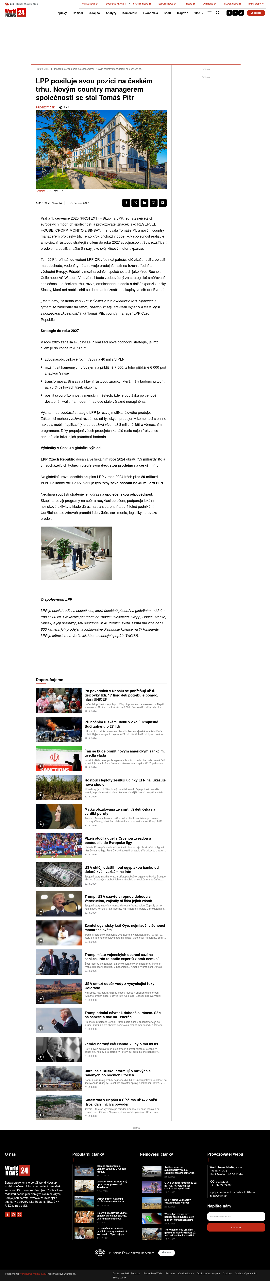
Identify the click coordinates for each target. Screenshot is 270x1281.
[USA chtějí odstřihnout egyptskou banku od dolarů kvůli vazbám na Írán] (59, 874)
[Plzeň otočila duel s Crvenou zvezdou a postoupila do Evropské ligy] (59, 845)
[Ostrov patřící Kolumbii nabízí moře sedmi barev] (84, 1201)
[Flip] (163, 203)
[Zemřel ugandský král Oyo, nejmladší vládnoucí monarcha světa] (59, 932)
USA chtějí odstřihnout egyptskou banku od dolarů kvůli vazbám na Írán (122, 869)
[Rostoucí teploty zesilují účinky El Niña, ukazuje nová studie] (59, 787)
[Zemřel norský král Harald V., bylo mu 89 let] (59, 1049)
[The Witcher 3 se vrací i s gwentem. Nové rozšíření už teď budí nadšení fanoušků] (151, 1234)
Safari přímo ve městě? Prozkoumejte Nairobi (177, 1201)
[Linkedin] (144, 203)
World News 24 (53, 203)
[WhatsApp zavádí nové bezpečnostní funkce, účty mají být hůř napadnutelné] (151, 1218)
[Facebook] (229, 13)
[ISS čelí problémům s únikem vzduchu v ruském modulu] (84, 1170)
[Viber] (154, 203)
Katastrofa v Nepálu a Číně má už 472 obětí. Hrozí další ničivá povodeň (121, 1102)
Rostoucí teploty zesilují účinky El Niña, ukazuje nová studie (125, 782)
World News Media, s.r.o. (32, 1273)
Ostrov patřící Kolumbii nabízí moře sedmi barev (111, 1200)
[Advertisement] (206, 138)
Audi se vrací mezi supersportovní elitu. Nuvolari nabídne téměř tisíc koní (180, 1171)
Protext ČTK (42, 68)
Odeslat (236, 1227)
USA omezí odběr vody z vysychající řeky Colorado (119, 985)
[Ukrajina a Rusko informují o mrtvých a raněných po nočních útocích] (59, 1078)
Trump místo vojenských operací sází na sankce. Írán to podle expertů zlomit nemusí (122, 956)
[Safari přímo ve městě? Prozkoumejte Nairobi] (151, 1203)
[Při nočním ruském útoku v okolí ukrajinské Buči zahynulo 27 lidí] (59, 729)
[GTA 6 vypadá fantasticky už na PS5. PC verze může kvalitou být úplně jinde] (151, 1187)
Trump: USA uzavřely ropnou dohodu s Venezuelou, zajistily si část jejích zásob (118, 898)
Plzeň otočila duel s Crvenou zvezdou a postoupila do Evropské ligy (118, 840)
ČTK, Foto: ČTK (55, 190)
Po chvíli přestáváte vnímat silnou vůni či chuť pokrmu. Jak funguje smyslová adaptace (112, 1217)
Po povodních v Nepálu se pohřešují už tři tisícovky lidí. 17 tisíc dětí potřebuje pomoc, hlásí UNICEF (121, 695)
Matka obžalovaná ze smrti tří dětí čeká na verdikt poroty (120, 811)
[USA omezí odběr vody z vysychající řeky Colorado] (59, 991)
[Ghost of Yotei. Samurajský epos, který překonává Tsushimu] (84, 1186)
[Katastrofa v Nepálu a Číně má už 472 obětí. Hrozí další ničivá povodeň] (59, 1107)
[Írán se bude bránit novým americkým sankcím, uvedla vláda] (59, 758)
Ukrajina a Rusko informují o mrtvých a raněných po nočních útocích (118, 1073)
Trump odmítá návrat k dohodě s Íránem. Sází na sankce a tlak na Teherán (123, 1015)
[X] (241, 13)
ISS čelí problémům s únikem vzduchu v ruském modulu (112, 1168)
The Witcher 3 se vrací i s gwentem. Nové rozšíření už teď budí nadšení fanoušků (179, 1232)
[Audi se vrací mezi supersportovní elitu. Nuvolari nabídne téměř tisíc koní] (151, 1171)
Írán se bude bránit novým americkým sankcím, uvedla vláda (125, 753)
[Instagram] (235, 13)
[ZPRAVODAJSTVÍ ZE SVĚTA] (11, 13)
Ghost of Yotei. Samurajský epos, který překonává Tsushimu (112, 1184)
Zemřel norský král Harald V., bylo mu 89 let (121, 1043)
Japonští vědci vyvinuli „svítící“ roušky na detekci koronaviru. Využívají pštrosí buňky (113, 1233)
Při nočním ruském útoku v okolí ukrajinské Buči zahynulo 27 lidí (121, 724)
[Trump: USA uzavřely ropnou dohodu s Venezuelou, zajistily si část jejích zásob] (59, 903)
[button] (217, 12)
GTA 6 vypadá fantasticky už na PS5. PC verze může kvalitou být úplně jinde (180, 1185)
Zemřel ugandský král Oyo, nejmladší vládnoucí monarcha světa (125, 927)
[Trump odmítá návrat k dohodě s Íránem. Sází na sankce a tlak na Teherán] (59, 1020)
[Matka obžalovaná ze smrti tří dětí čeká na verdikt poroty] (59, 816)
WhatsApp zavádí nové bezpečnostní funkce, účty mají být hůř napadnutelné (179, 1216)
